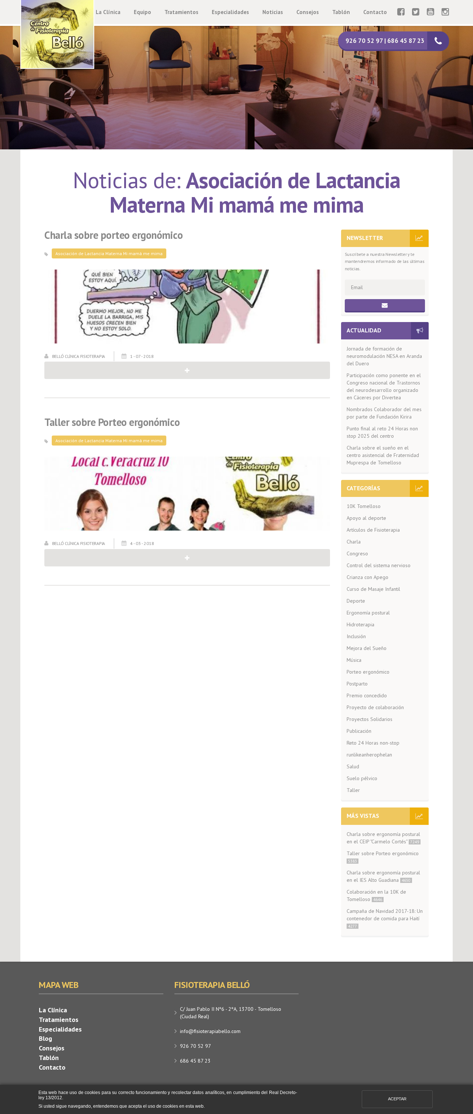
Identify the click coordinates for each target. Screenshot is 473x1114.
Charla (354, 541)
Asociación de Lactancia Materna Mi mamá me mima (109, 253)
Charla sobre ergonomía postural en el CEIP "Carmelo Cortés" (383, 838)
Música (354, 660)
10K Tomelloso (364, 506)
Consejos (307, 12)
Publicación (359, 731)
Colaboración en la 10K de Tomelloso (376, 895)
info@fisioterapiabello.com (210, 1031)
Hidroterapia (360, 624)
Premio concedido (367, 695)
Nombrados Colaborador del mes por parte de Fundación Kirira (384, 413)
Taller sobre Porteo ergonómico (112, 422)
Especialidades (230, 12)
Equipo (142, 12)
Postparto (357, 683)
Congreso (357, 553)
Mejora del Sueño (367, 648)
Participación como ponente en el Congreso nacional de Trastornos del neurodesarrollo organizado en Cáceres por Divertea (384, 386)
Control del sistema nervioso (379, 565)
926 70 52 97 (195, 1046)
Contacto (375, 12)
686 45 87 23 (195, 1060)
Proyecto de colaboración (375, 707)
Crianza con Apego (367, 577)
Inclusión (356, 636)
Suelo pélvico (362, 778)
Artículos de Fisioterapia (373, 529)
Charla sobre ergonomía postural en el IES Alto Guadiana (383, 876)
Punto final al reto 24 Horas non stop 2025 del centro (382, 432)
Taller (353, 790)
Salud (353, 766)
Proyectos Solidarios (369, 719)
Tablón (341, 12)
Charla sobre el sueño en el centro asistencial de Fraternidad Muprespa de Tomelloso (383, 455)
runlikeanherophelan (369, 754)
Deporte (356, 600)
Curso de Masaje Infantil (373, 589)
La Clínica (108, 12)
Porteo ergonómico (368, 671)
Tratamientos (181, 12)
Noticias (272, 12)
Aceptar (397, 1099)
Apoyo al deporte (366, 518)
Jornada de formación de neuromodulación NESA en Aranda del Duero (384, 356)
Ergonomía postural (368, 612)
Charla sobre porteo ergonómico (113, 235)
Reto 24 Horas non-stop (373, 742)
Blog (45, 1038)
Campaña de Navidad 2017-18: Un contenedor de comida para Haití (385, 918)
